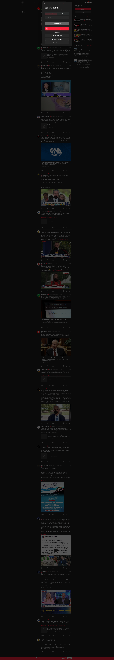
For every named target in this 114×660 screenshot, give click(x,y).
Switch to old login (67, 3)
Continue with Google (58, 35)
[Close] (44, 4)
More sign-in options (57, 42)
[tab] (51, 14)
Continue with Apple (58, 39)
